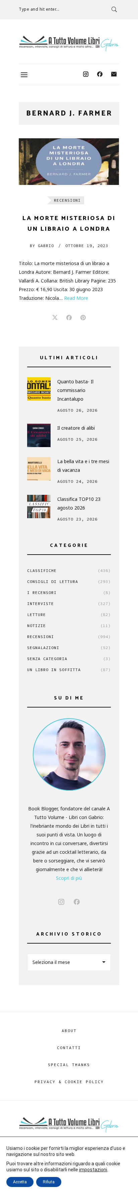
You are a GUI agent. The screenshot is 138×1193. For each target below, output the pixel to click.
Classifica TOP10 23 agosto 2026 (78, 503)
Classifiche (69, 570)
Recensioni (67, 200)
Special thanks (69, 1064)
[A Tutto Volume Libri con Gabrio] (69, 43)
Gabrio (42, 245)
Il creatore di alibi (76, 428)
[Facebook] (99, 74)
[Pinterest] (83, 318)
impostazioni (93, 1169)
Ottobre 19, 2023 (86, 245)
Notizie (69, 625)
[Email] (114, 74)
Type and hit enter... (39, 9)
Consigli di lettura (69, 581)
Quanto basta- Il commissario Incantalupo (75, 390)
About (69, 1030)
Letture (69, 614)
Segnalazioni (69, 647)
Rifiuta (49, 1182)
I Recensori (69, 592)
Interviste (69, 603)
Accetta (20, 1182)
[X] (55, 318)
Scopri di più (69, 878)
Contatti (69, 1047)
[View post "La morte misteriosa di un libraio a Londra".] (69, 161)
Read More (76, 298)
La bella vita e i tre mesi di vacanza (83, 465)
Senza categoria (69, 658)
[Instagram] (85, 74)
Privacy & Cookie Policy (69, 1081)
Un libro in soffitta (69, 669)
